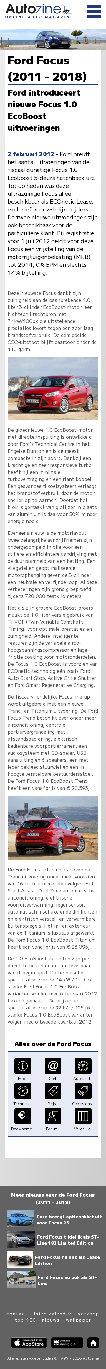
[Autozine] (53, 10)
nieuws (51, 1320)
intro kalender (53, 1313)
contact (17, 1313)
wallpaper (78, 1320)
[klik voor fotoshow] (53, 418)
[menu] (94, 12)
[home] (91, 1346)
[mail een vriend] (53, 1072)
